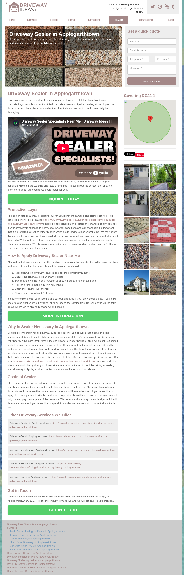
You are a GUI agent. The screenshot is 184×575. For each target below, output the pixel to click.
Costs (71, 20)
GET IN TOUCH (63, 510)
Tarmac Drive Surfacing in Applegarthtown (33, 535)
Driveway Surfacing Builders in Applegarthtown (33, 560)
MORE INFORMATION (63, 316)
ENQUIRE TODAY (63, 199)
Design (54, 20)
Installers (94, 20)
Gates (171, 20)
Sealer (119, 20)
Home (12, 20)
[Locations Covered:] (6, 3)
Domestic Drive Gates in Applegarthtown (30, 571)
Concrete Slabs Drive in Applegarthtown (32, 545)
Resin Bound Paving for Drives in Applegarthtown (37, 531)
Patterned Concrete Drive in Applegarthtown (35, 549)
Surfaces (32, 20)
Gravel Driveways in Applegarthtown (30, 538)
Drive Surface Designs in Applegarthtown (30, 553)
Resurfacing (146, 20)
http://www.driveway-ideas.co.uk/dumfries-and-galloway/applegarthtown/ (54, 361)
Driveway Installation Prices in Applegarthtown (33, 556)
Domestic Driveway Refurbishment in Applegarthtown (37, 567)
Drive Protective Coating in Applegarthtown (31, 563)
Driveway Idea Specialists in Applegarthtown (32, 524)
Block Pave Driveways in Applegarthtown (33, 542)
